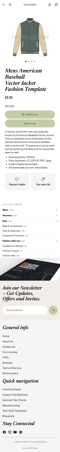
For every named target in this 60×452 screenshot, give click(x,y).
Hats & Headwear (13, 230)
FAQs (5, 357)
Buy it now (30, 123)
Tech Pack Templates (14, 410)
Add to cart (32, 114)
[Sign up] (53, 310)
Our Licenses (9, 351)
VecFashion (25, 442)
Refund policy (10, 373)
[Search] (10, 4)
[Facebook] (4, 432)
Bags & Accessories (14, 226)
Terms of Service (11, 367)
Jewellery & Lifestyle (14, 246)
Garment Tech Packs (14, 400)
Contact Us (8, 346)
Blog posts (8, 415)
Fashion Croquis (12, 250)
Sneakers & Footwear (15, 235)
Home (5, 335)
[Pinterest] (20, 432)
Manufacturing (11, 405)
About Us (7, 341)
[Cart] (56, 4)
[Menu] (3, 4)
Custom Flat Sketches (15, 394)
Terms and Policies (30, 448)
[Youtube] (15, 432)
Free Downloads (11, 389)
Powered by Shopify (38, 442)
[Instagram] (10, 432)
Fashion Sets (11, 255)
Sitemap (7, 362)
